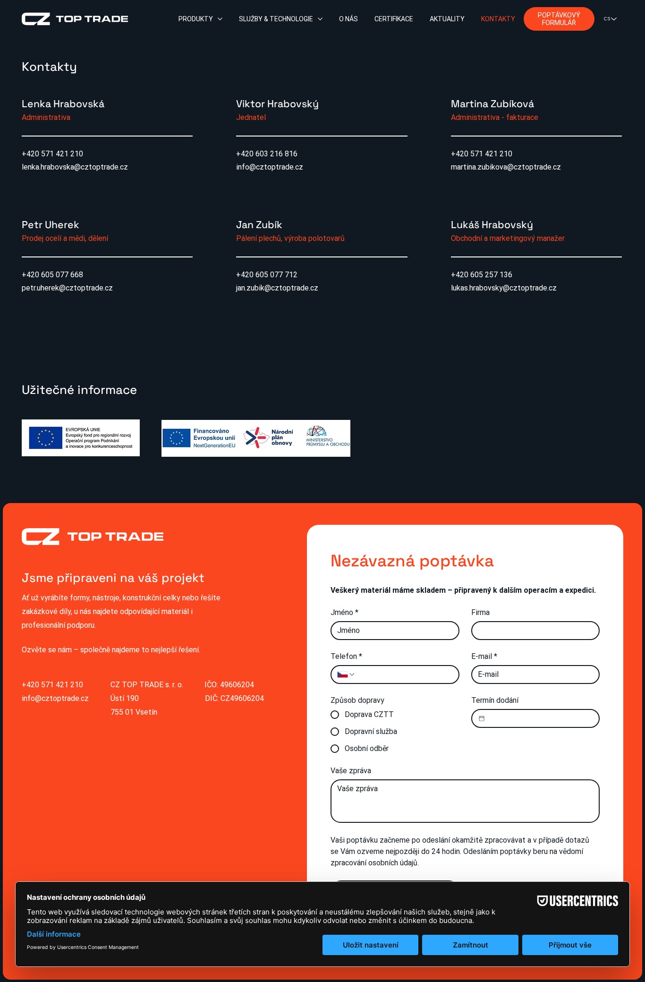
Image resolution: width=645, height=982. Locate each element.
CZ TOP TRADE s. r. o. (146, 684)
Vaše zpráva (351, 770)
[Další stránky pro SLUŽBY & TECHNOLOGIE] (320, 19)
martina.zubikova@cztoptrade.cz (506, 166)
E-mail (484, 656)
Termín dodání (494, 700)
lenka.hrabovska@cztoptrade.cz (75, 166)
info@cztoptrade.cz (269, 166)
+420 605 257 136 (481, 274)
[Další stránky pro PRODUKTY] (220, 19)
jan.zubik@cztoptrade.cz (277, 287)
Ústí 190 (124, 698)
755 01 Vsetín (133, 712)
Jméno (344, 612)
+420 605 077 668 (52, 274)
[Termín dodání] (481, 718)
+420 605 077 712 (266, 274)
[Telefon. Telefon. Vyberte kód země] (346, 674)
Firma (480, 612)
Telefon (346, 656)
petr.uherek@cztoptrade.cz (67, 287)
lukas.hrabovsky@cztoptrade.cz (504, 287)
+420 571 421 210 (52, 153)
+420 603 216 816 (266, 153)
